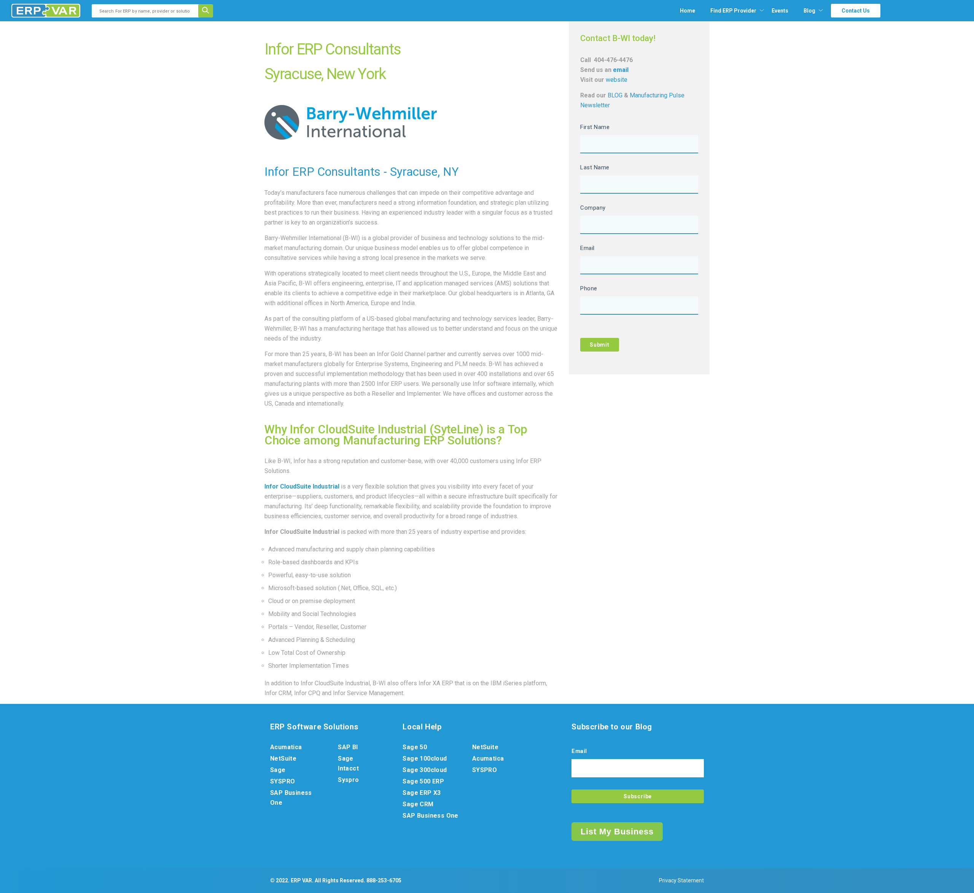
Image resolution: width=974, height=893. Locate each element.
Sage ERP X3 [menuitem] (422, 792)
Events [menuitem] (780, 11)
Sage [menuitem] (278, 770)
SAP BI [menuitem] (348, 747)
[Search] (208, 11)
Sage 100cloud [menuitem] (425, 758)
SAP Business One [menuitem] (291, 797)
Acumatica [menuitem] (286, 747)
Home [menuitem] (687, 11)
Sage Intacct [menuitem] (348, 763)
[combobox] (147, 11)
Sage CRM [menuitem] (418, 804)
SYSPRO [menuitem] (282, 781)
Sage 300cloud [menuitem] (425, 770)
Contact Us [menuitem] (856, 11)
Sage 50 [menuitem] (415, 747)
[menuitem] (733, 10)
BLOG (616, 95)
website (616, 79)
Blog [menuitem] (809, 11)
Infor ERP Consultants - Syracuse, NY (361, 172)
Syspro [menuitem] (348, 779)
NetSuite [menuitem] (283, 758)
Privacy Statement (681, 880)
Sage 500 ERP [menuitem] (423, 781)
